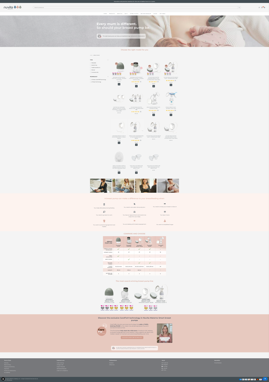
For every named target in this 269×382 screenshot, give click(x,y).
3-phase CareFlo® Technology (98, 79)
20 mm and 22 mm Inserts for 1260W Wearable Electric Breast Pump (153, 167)
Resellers (111, 362)
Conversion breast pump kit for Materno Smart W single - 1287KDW (119, 137)
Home (105, 13)
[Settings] (264, 7)
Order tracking (60, 362)
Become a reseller (146, 13)
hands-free (94, 65)
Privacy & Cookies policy (10, 370)
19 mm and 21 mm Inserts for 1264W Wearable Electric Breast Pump (136, 167)
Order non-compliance (62, 370)
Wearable (93, 62)
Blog (126, 13)
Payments (6, 368)
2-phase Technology (96, 81)
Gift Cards (162, 13)
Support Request (61, 366)
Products (112, 13)
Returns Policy (7, 364)
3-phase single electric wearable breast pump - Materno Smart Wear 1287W (153, 78)
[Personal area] (259, 7)
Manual (93, 69)
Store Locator (134, 13)
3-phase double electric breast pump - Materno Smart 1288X (136, 108)
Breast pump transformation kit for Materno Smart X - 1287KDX (136, 137)
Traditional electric (95, 67)
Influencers (112, 364)
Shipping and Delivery (9, 366)
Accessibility (7, 372)
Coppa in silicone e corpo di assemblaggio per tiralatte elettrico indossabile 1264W (119, 167)
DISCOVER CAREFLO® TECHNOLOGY (132, 337)
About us (119, 13)
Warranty (6, 362)
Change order (60, 364)
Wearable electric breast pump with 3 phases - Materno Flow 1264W (119, 78)
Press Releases (217, 362)
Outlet (155, 13)
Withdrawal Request (61, 368)
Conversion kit (94, 72)
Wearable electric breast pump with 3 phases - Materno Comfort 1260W (136, 78)
